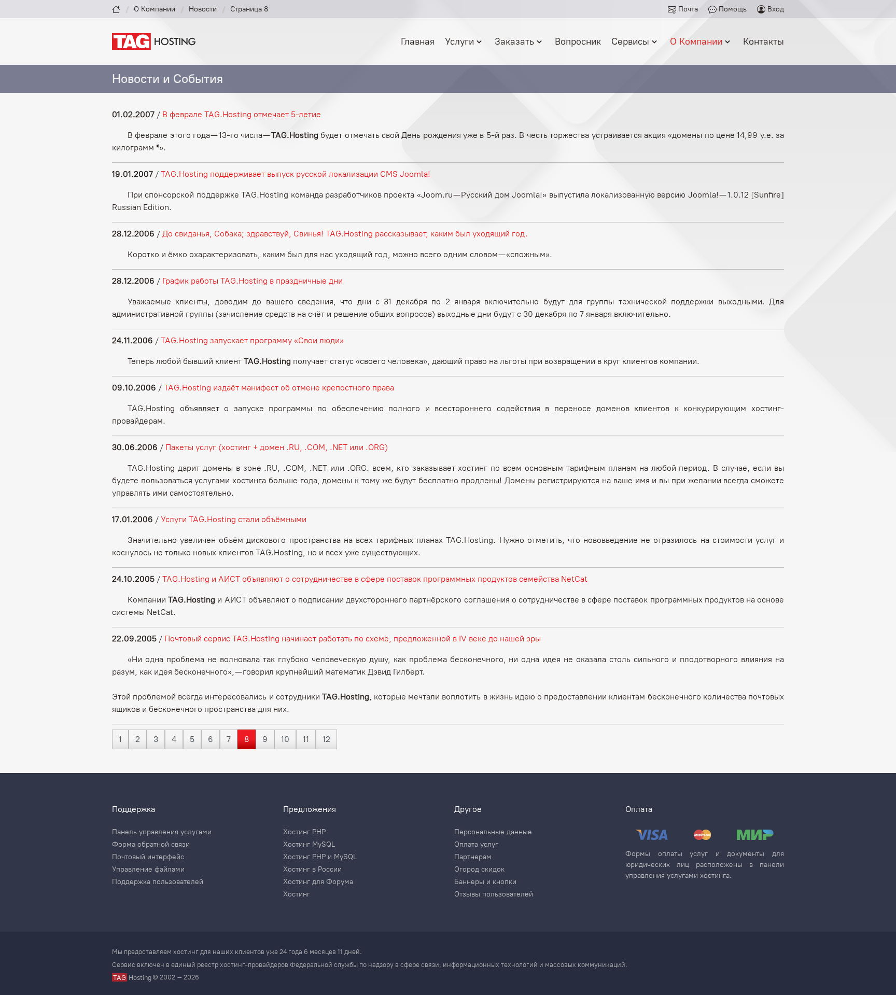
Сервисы (630, 41)
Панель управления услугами (162, 832)
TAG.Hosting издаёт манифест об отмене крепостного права (279, 388)
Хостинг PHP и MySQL (320, 857)
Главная (418, 41)
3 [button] (155, 739)
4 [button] (174, 739)
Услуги (459, 41)
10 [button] (285, 739)
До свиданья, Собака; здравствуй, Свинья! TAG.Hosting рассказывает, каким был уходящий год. (345, 234)
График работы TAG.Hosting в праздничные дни (252, 281)
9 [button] (265, 739)
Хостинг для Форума (318, 882)
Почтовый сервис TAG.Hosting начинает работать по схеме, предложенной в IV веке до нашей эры (352, 638)
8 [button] (246, 739)
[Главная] (116, 9)
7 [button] (229, 739)
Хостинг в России (312, 869)
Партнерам (473, 857)
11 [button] (306, 739)
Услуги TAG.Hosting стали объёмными (233, 519)
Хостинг (296, 894)
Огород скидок (479, 869)
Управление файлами (148, 869)
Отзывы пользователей (493, 894)
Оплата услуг (476, 844)
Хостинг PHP (304, 832)
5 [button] (192, 739)
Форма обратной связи (151, 844)
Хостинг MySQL (309, 844)
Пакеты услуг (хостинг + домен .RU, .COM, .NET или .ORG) (276, 447)
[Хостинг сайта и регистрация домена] (153, 41)
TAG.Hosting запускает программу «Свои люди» (252, 340)
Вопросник (578, 41)
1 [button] (120, 739)
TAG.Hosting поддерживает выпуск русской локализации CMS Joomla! (295, 174)
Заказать (514, 41)
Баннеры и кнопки (485, 882)
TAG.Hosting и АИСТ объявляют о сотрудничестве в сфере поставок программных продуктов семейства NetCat (374, 579)
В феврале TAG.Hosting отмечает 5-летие (241, 114)
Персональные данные (493, 832)
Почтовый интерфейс (148, 857)
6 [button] (210, 739)
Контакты (763, 41)
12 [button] (326, 739)
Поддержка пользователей (157, 882)
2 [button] (137, 739)
